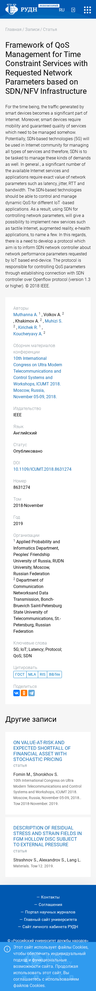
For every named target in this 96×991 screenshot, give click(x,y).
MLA (32, 674)
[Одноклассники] (24, 693)
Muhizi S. (53, 321)
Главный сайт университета (50, 919)
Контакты (50, 897)
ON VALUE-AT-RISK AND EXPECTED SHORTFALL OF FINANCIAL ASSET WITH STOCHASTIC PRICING (42, 751)
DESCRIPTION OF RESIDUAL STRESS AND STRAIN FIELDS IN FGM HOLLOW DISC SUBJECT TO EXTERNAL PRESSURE (47, 836)
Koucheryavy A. (27, 333)
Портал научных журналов (50, 912)
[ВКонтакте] (16, 693)
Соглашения (50, 904)
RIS (42, 674)
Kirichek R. (28, 327)
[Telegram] (31, 693)
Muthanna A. (25, 314)
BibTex (54, 674)
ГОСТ (20, 674)
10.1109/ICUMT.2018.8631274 (42, 469)
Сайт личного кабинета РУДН (50, 926)
